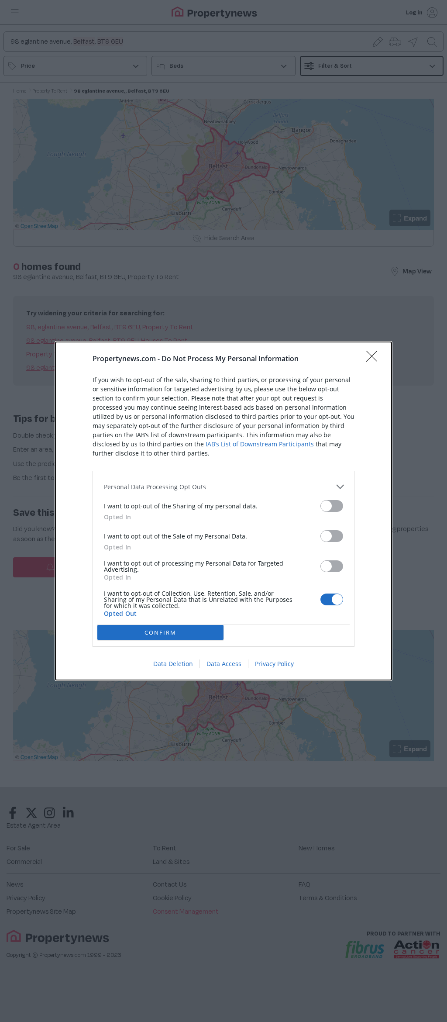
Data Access (223, 663)
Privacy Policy (274, 663)
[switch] (331, 506)
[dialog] (223, 511)
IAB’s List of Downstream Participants (260, 444)
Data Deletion (173, 663)
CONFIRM (160, 632)
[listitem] (223, 486)
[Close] (374, 359)
